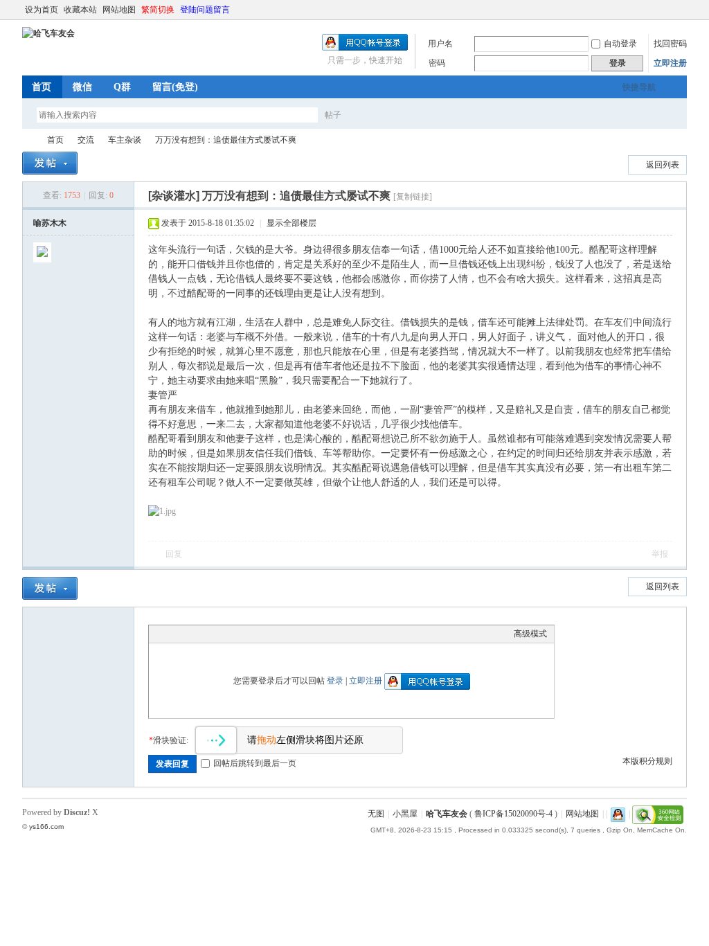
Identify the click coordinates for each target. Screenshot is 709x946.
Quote (225, 634)
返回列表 (662, 165)
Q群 (122, 87)
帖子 (333, 115)
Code (242, 634)
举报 (660, 554)
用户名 (440, 43)
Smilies (260, 634)
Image (190, 634)
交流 (86, 140)
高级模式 (530, 634)
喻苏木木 (49, 223)
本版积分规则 (647, 761)
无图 (376, 814)
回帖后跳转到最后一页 (254, 763)
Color (173, 634)
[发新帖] (50, 163)
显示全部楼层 (291, 223)
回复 (173, 554)
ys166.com (46, 826)
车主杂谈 (124, 140)
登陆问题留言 (205, 10)
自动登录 (620, 43)
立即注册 (670, 63)
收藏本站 (80, 10)
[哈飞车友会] (48, 33)
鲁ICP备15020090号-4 (513, 814)
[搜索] (373, 115)
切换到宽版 (679, 9)
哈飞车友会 (27, 140)
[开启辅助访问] (667, 9)
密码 (437, 63)
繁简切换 (157, 10)
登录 (335, 681)
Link (208, 634)
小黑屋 (405, 814)
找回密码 (670, 43)
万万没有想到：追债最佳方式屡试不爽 (225, 140)
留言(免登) (175, 87)
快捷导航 (639, 87)
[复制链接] (412, 197)
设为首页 (41, 10)
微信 (82, 87)
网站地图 (119, 10)
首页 (41, 87)
